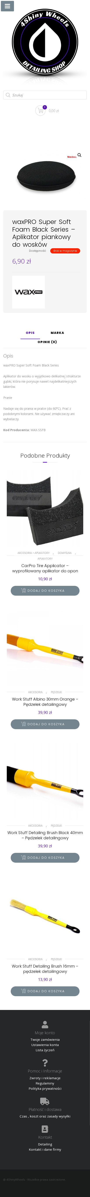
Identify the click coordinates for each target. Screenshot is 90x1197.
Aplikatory (45, 558)
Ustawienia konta (45, 1045)
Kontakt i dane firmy (45, 1149)
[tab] (30, 334)
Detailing (45, 1144)
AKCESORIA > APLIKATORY (33, 553)
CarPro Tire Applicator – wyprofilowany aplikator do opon (45, 568)
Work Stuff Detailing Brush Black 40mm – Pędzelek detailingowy (45, 835)
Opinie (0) (47, 342)
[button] (79, 155)
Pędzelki (56, 692)
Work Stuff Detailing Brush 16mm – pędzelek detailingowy (45, 968)
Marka (57, 333)
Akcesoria (35, 692)
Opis (30, 333)
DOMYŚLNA (65, 553)
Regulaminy (45, 1083)
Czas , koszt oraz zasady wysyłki (45, 1116)
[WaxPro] (28, 292)
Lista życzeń (45, 1050)
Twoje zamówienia (45, 1039)
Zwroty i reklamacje (45, 1078)
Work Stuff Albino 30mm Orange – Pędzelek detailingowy (45, 701)
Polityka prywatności (45, 1088)
